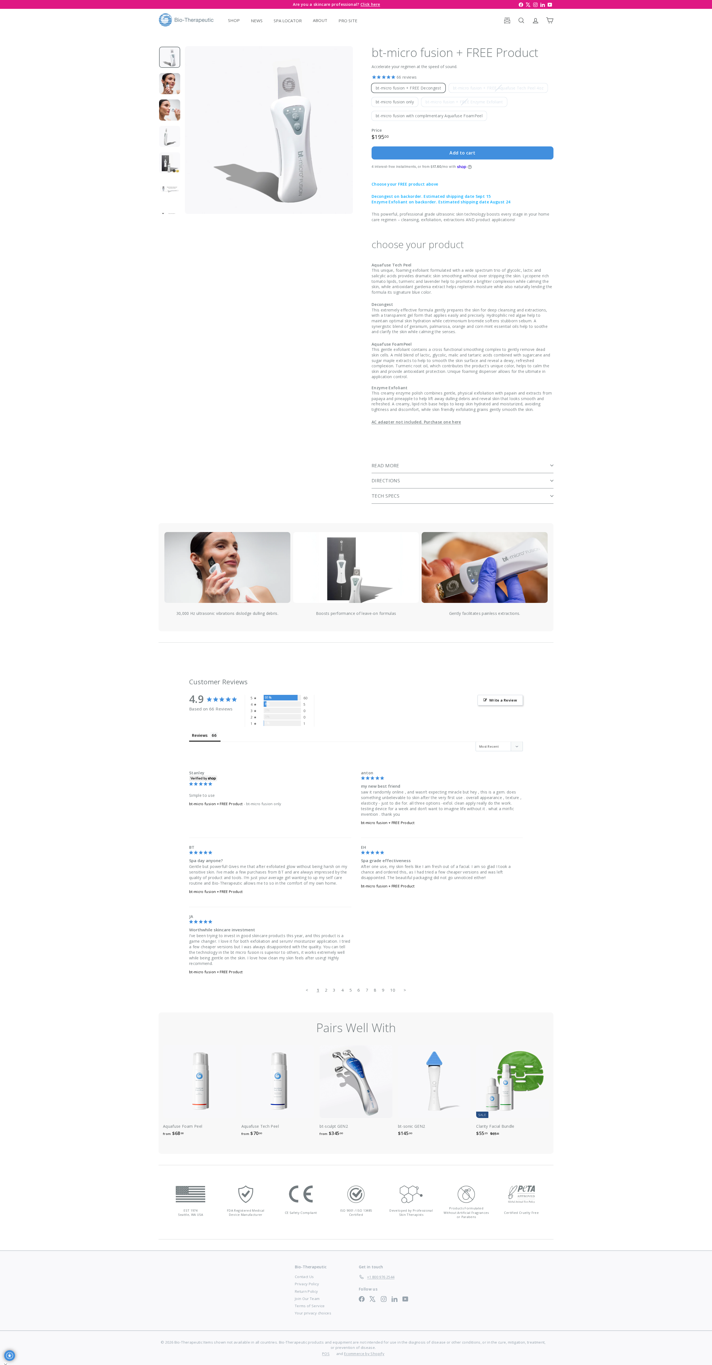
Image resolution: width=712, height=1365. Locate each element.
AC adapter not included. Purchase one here (416, 422)
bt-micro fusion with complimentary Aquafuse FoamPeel (429, 115)
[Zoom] (269, 130)
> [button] (405, 990)
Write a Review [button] (503, 700)
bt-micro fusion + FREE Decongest (408, 88)
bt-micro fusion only (395, 101)
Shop (234, 20)
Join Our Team (307, 1298)
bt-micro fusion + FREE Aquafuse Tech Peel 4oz (500, 89)
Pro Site (347, 20)
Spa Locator (288, 20)
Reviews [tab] (199, 735)
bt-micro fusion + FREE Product (216, 803)
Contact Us (304, 1276)
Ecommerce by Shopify (364, 1353)
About (320, 20)
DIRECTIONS (386, 480)
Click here (370, 4)
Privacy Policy (307, 1283)
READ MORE (385, 465)
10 (392, 990)
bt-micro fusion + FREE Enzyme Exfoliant (466, 103)
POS (326, 1353)
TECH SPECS (385, 496)
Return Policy (306, 1291)
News (257, 20)
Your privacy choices (313, 1313)
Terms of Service (310, 1305)
